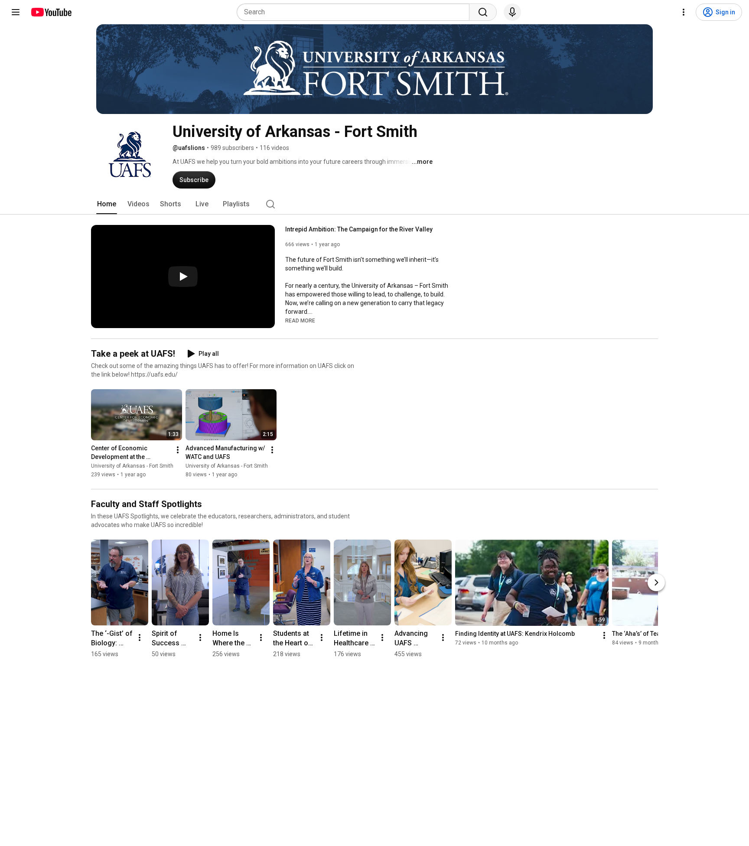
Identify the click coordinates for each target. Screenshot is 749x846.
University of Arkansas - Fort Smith (132, 466)
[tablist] (374, 204)
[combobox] (355, 12)
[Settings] (683, 12)
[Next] (656, 582)
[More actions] (177, 450)
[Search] (483, 12)
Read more (300, 321)
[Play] (183, 276)
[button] (300, 320)
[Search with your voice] (512, 12)
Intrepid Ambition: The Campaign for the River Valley (359, 229)
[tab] (106, 204)
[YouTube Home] (51, 12)
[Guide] (15, 12)
